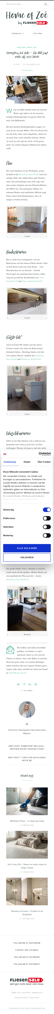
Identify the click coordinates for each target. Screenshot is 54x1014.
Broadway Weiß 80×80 (31, 359)
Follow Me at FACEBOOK (27, 957)
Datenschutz (21, 998)
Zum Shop (37, 33)
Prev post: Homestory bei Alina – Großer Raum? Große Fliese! (27, 747)
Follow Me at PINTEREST (27, 964)
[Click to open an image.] (27, 90)
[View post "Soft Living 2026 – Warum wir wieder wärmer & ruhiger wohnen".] (27, 845)
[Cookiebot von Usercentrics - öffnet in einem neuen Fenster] (39, 454)
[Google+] (30, 684)
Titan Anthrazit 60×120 (32, 281)
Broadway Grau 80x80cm (17, 579)
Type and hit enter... (14, 4)
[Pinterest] (36, 684)
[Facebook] (24, 684)
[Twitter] (18, 684)
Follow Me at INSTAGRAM (27, 943)
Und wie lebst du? (27, 47)
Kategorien (17, 33)
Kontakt (26, 993)
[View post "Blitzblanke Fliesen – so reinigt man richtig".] (27, 801)
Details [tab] (27, 462)
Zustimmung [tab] (10, 462)
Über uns (16, 993)
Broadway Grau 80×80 (29, 174)
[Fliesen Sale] (27, 18)
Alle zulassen (27, 548)
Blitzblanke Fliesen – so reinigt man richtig (27, 821)
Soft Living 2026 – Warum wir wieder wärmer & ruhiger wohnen (27, 866)
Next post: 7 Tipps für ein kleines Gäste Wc (27, 759)
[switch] (47, 518)
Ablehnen (27, 557)
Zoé (17, 64)
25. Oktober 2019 (31, 64)
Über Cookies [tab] (44, 462)
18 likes (28, 691)
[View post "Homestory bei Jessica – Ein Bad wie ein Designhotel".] (27, 891)
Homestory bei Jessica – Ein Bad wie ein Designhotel (27, 913)
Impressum (37, 993)
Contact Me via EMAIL (27, 950)
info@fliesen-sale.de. (18, 672)
